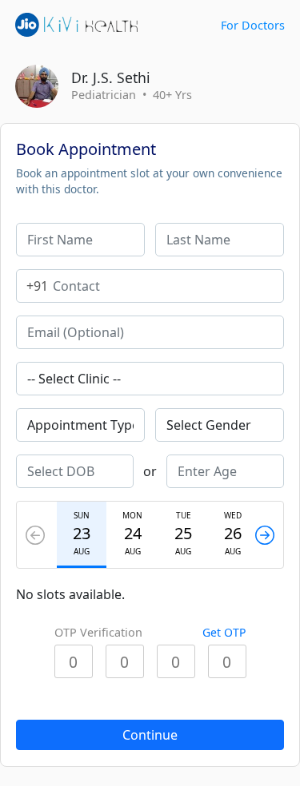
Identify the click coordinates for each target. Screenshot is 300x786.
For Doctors (253, 25)
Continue (150, 735)
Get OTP (224, 632)
